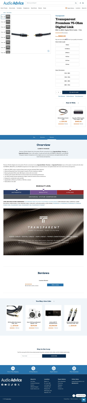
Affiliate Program (34, 387)
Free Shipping (61, 96)
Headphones (26, 8)
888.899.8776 (75, 383)
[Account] (80, 3)
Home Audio (12, 8)
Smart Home (34, 8)
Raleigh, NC (47, 388)
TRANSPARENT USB (26, 205)
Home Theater (4, 8)
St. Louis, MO (47, 383)
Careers (32, 385)
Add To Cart (75, 92)
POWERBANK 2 (56, 203)
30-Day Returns (70, 96)
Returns (60, 387)
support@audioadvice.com (78, 381)
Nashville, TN (47, 392)
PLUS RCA (38, 201)
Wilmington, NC (48, 390)
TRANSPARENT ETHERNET (38, 205)
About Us (84, 8)
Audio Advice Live (35, 388)
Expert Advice (70, 8)
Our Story (33, 381)
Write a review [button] (55, 285)
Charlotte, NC (47, 387)
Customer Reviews (35, 383)
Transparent (59, 16)
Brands (40, 8)
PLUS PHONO (45, 201)
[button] (58, 33)
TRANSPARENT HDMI (16, 205)
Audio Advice (8, 399)
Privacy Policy (66, 399)
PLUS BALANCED (53, 201)
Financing (60, 383)
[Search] (76, 3)
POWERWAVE (64, 203)
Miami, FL (46, 381)
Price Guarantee (79, 96)
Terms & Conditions (74, 399)
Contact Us (60, 388)
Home (4, 12)
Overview (42, 137)
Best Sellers (9, 12)
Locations (78, 8)
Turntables (19, 8)
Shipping (60, 385)
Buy (34, 137)
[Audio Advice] (13, 3)
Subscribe (54, 356)
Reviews (52, 137)
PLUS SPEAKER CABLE (30, 201)
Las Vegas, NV (47, 385)
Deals (44, 8)
